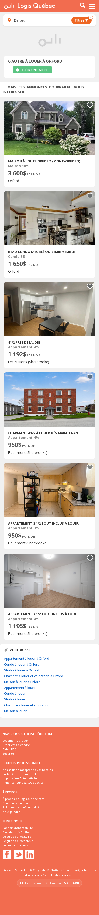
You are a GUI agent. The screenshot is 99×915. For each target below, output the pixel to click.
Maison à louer (15, 711)
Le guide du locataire (17, 836)
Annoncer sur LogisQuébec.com (24, 782)
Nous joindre (11, 812)
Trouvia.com (27, 845)
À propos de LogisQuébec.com (23, 799)
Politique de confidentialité (21, 807)
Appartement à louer (20, 687)
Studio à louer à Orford (21, 670)
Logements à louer (15, 740)
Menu (92, 6)
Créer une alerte (35, 70)
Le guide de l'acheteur (18, 841)
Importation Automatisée (20, 778)
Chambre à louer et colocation (27, 705)
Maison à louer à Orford (22, 681)
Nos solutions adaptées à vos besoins (28, 770)
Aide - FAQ (10, 749)
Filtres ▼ (83, 19)
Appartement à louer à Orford (26, 658)
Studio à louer (14, 699)
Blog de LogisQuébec (17, 832)
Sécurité (8, 753)
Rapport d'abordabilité (18, 828)
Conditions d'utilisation (18, 803)
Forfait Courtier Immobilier (21, 774)
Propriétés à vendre (16, 745)
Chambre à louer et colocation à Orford (33, 676)
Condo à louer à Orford (21, 664)
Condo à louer (15, 693)
